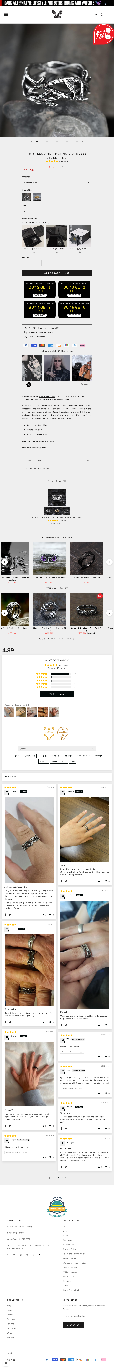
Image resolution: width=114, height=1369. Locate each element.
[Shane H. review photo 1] (29, 1074)
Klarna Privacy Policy (71, 1290)
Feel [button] (73, 761)
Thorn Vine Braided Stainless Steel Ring (57, 517)
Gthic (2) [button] (98, 756)
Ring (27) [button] (16, 756)
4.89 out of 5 (64, 665)
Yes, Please (29, 222)
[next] (109, 562)
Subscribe (73, 1325)
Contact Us (67, 1281)
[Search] (102, 14)
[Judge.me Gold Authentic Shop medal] (48, 732)
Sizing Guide (33, 460)
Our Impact (67, 1240)
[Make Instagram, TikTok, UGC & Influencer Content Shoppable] (84, 385)
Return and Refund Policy (74, 1253)
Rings (9, 1305)
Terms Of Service (70, 1267)
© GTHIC (11, 1360)
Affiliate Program (70, 1272)
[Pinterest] (27, 1254)
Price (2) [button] (43, 761)
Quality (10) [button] (30, 756)
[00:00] (57, 80)
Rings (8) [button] (43, 756)
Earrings (10, 1323)
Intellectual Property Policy (74, 1263)
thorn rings (37, 447)
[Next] (82, 141)
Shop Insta (11, 1337)
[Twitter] (14, 1254)
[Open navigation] (6, 14)
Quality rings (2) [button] (59, 761)
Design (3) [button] (68, 756)
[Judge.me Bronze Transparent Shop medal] (62, 732)
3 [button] (58, 1177)
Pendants (11, 1310)
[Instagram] (21, 1254)
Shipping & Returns (38, 469)
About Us (67, 1235)
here (52, 441)
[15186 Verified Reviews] (57, 1218)
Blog (65, 1231)
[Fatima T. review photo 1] (85, 829)
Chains (10, 1314)
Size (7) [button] (55, 756)
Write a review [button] (57, 694)
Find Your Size (69, 1276)
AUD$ (9, 1353)
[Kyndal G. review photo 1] (85, 954)
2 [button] (53, 1177)
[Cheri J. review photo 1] (29, 970)
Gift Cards (11, 1328)
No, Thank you (45, 222)
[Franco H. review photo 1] (29, 840)
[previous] (4, 562)
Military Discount (70, 1258)
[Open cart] (108, 14)
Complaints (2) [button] (83, 756)
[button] (52, 161)
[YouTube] (33, 1254)
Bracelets (11, 1319)
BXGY (9, 1333)
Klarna (65, 1285)
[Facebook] (8, 1254)
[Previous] (31, 141)
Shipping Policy (69, 1249)
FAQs (65, 1226)
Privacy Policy (68, 1244)
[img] (10, 787)
